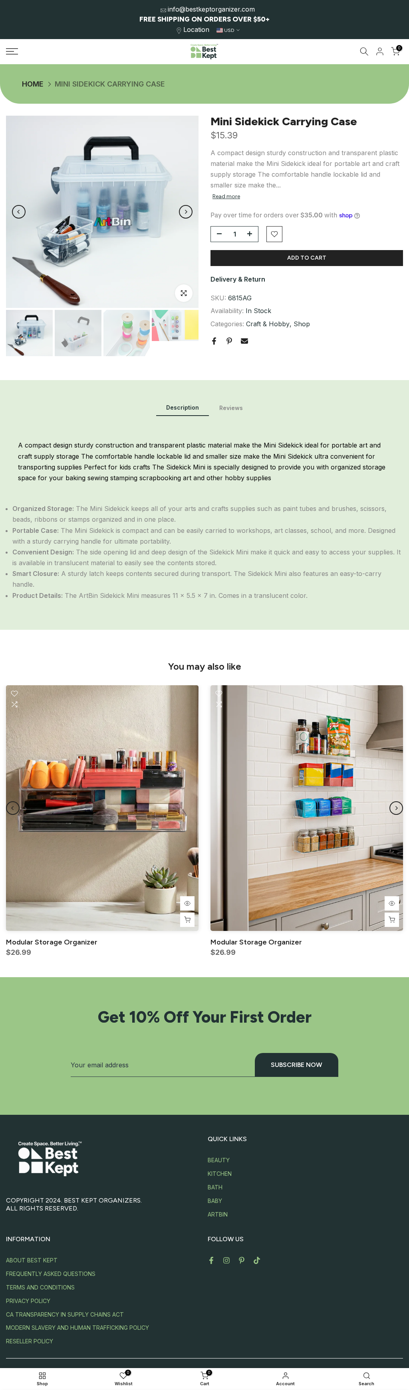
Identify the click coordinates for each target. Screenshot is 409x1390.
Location (196, 30)
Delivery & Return (237, 279)
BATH (215, 1187)
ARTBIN (218, 1214)
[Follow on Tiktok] (256, 1260)
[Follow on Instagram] (226, 1260)
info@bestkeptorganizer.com (211, 9)
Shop (302, 324)
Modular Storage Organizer (51, 942)
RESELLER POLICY (29, 1341)
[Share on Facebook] (214, 341)
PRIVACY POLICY (28, 1300)
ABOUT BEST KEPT (32, 1260)
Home (33, 84)
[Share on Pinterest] (229, 341)
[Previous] (19, 212)
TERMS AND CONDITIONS (40, 1287)
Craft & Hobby (268, 324)
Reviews (231, 407)
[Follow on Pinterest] (241, 1260)
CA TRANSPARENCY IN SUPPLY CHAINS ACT (65, 1314)
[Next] (186, 212)
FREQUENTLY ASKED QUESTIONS (50, 1273)
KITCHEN (220, 1173)
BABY (215, 1200)
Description (182, 407)
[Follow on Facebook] (211, 1260)
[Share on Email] (244, 341)
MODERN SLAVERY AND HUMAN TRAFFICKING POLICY (77, 1327)
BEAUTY (219, 1160)
